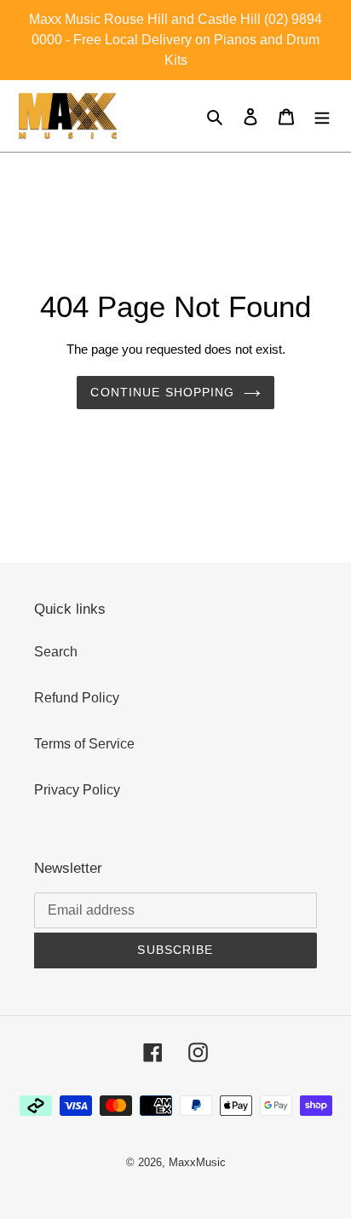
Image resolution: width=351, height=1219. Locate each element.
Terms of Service (84, 744)
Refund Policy (76, 697)
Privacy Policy (77, 790)
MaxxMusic (197, 1162)
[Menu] (322, 116)
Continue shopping (162, 392)
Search (56, 651)
